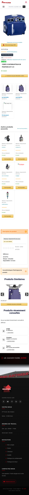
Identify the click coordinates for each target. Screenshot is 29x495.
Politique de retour (12, 462)
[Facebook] (3, 401)
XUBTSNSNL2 (5, 204)
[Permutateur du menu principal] (4, 7)
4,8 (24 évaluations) (12, 51)
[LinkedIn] (16, 401)
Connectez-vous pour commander (14, 304)
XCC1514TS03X (5, 176)
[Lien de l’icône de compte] (26, 2)
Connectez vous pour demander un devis (15, 75)
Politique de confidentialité (14, 458)
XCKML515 (18, 147)
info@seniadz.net (10, 481)
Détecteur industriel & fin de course (16, 59)
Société (9, 455)
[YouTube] (7, 401)
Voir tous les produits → (22, 128)
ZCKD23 (3, 147)
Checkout (9, 451)
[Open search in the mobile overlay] (16, 6)
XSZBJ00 (17, 176)
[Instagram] (20, 401)
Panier (9, 448)
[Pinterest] (12, 401)
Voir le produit (7, 159)
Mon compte (10, 445)
